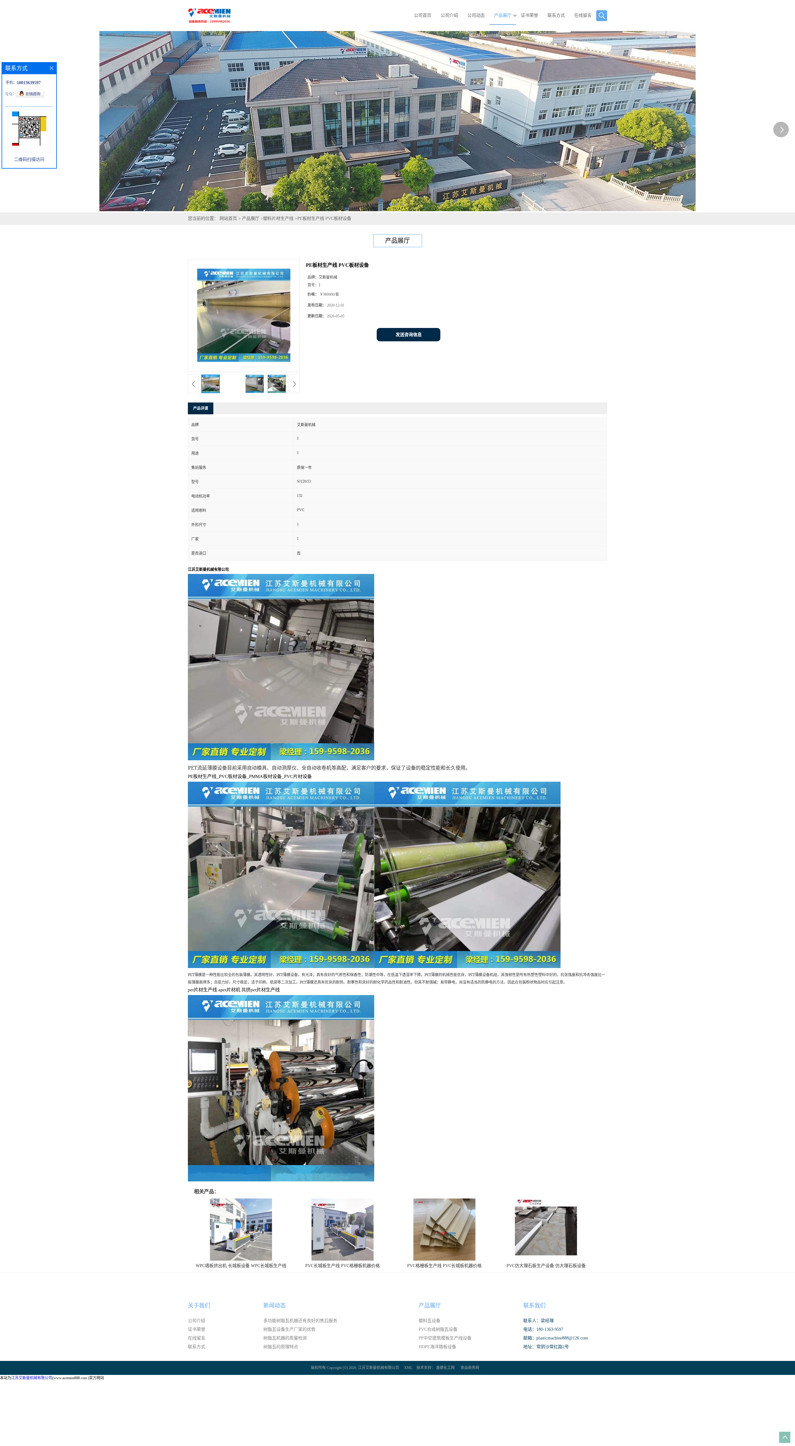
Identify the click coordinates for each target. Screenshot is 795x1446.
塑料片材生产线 (278, 218)
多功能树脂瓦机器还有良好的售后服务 (300, 1320)
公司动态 (476, 15)
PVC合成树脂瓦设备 (438, 1329)
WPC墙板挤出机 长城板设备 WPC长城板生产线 (241, 1265)
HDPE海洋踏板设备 (437, 1346)
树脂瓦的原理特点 (280, 1346)
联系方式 (556, 15)
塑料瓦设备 (429, 1320)
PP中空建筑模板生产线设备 (445, 1338)
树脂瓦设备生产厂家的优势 (289, 1329)
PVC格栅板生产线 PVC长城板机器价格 (444, 1265)
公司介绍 (449, 15)
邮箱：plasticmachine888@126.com (555, 1338)
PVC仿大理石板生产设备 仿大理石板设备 (546, 1265)
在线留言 (583, 15)
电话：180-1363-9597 (543, 1329)
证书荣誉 (529, 15)
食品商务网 (470, 1368)
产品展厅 (502, 15)
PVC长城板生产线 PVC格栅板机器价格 (342, 1265)
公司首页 (422, 15)
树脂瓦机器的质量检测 (285, 1338)
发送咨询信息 (409, 334)
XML (408, 1368)
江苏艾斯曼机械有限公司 (378, 1368)
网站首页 (228, 218)
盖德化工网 (445, 1368)
